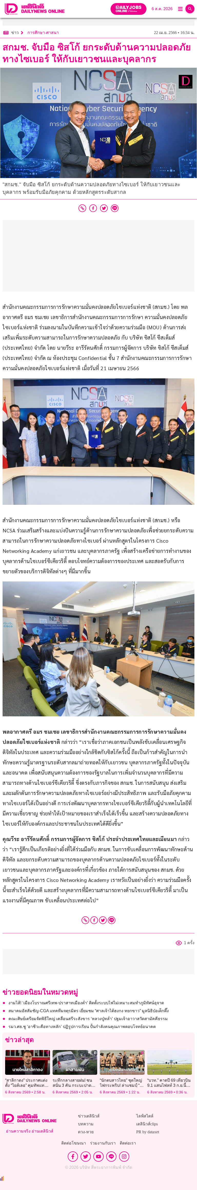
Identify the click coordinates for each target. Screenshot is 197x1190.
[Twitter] (103, 920)
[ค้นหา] (189, 8)
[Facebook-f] (73, 1156)
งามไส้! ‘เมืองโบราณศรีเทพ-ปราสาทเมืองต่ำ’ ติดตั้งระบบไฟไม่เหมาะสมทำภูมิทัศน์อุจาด (86, 1003)
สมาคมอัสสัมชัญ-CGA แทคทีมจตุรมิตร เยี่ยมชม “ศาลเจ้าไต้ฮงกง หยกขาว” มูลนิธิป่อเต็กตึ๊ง (88, 1011)
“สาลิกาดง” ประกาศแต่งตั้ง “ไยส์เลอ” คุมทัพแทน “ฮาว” (26, 1085)
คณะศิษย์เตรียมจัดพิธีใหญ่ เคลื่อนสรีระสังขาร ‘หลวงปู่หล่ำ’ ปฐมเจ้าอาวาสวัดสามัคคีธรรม (88, 1019)
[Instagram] (124, 1156)
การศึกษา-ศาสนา (43, 32)
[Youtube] (98, 1156)
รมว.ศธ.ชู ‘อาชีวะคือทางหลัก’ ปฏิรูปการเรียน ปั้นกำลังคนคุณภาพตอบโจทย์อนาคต (82, 1026)
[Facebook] (94, 920)
